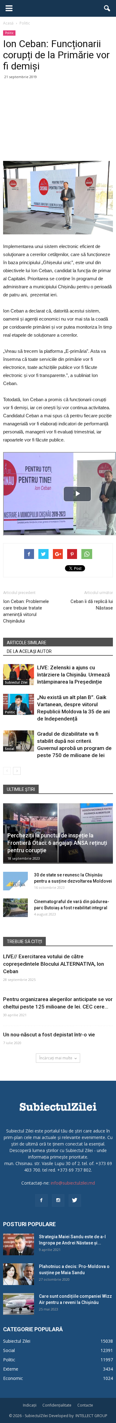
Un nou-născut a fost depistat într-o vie (49, 1034)
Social (9, 749)
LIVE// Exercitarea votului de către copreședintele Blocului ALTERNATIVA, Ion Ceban (53, 963)
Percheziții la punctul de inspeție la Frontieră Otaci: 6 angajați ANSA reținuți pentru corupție (57, 842)
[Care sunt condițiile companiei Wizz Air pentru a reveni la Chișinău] (18, 1304)
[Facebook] (41, 1200)
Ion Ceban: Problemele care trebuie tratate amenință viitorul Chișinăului (26, 611)
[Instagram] (58, 1200)
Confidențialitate (56, 1405)
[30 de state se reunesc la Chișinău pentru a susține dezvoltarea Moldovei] (15, 881)
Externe (10, 1369)
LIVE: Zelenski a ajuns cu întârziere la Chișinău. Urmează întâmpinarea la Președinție (73, 674)
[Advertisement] (58, 121)
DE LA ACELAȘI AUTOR (29, 651)
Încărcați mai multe (55, 1058)
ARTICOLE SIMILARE (26, 642)
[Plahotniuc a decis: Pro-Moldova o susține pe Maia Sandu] (18, 1274)
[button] (107, 8)
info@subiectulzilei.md (73, 1183)
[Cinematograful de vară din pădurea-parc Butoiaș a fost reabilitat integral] (15, 907)
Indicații (30, 1405)
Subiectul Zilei (16, 682)
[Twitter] (75, 1200)
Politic (9, 33)
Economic (13, 1378)
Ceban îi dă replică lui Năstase (92, 605)
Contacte (85, 1405)
